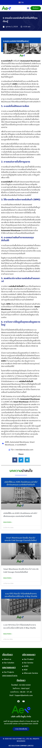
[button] (28, 8)
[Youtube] (23, 701)
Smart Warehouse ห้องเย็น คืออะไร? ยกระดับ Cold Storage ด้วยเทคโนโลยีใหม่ (21, 571)
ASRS (7, 442)
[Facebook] (18, 701)
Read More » (7, 522)
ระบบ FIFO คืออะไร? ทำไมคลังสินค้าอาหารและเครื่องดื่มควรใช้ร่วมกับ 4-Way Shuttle (19, 626)
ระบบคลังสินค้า (20, 444)
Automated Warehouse (19, 442)
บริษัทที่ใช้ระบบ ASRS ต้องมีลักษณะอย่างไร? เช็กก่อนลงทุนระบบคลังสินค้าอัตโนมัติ (20, 515)
